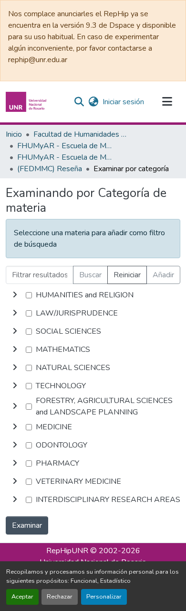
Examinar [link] (27, 525)
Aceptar (22, 596)
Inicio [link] (14, 134)
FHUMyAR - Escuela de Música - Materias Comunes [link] (65, 157)
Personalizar (104, 596)
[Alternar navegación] (167, 102)
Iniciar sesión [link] (123, 102)
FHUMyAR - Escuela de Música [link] (65, 146)
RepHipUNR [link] (67, 551)
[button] (27, 102)
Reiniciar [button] (127, 275)
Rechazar (59, 596)
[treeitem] (93, 313)
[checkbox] (29, 295)
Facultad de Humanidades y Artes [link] (81, 134)
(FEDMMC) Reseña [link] (49, 169)
